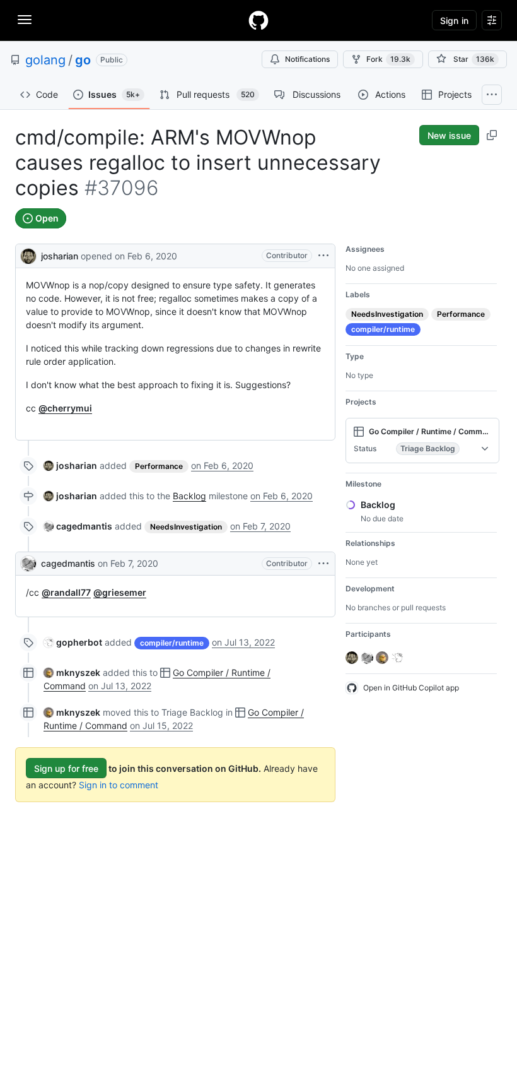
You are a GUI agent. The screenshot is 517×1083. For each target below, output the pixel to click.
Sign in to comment (118, 784)
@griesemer (119, 592)
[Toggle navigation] (24, 19)
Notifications (307, 59)
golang (45, 60)
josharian (59, 256)
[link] (70, 465)
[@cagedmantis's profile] (28, 563)
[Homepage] (258, 20)
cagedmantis (68, 563)
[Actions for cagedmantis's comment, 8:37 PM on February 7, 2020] (323, 563)
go (83, 60)
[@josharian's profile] (28, 254)
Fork (388, 59)
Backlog (189, 495)
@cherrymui (65, 408)
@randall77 (66, 592)
